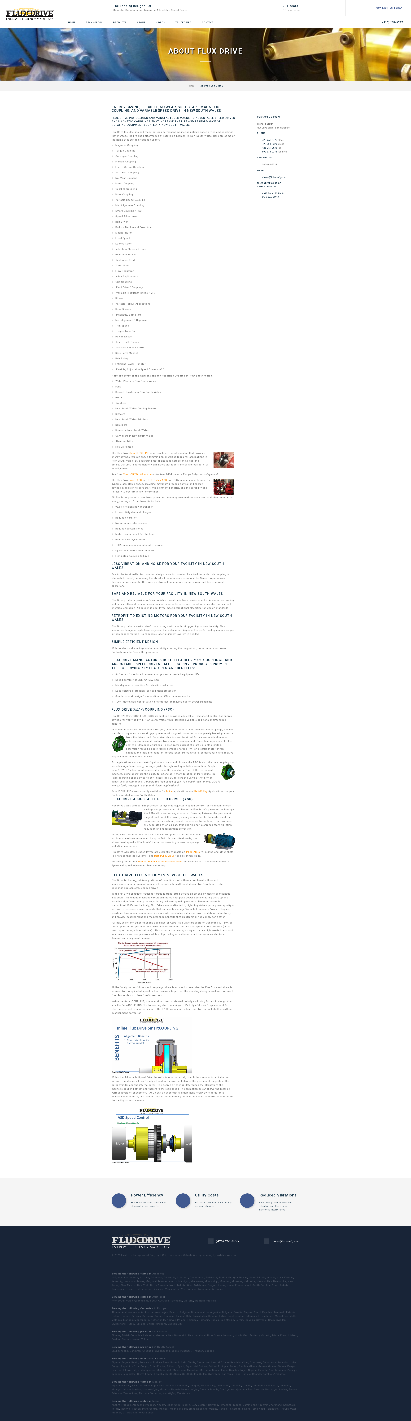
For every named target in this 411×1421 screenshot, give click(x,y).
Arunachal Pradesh (143, 1404)
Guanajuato (271, 1385)
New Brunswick (177, 1335)
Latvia (223, 1316)
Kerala (115, 1408)
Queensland (141, 1300)
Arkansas (156, 1277)
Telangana (272, 1408)
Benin (134, 1362)
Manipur (164, 1408)
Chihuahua (223, 1385)
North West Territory (247, 1335)
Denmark (279, 1312)
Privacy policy (173, 1255)
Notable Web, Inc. (227, 1255)
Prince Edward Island (284, 1335)
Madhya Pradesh (131, 1408)
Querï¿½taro (227, 1389)
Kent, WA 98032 (272, 195)
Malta (293, 1316)
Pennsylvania (226, 1285)
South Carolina (262, 1285)
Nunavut (228, 1335)
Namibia (234, 1370)
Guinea (262, 1366)
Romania (204, 1320)
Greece (158, 1316)
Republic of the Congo (135, 1366)
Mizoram (189, 1408)
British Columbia (132, 1335)
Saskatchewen (131, 1339)
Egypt (181, 1366)
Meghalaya (176, 1408)
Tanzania (227, 1374)
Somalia (159, 1374)
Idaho (252, 1277)
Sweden (281, 1320)
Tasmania (176, 1300)
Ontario (265, 1335)
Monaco (128, 1320)
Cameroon (203, 1362)
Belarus (174, 1312)
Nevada (261, 1281)
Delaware (211, 1277)
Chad (245, 1362)
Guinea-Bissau (277, 1366)
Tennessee (118, 1289)
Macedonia (281, 1316)
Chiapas (195, 1385)
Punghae (185, 1350)
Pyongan (198, 1350)
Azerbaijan (161, 1312)
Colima (247, 1385)
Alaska (134, 1277)
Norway (171, 1320)
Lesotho (117, 1370)
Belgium (185, 1312)
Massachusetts (167, 1281)
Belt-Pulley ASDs (164, 855)
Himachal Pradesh (231, 1404)
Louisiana (130, 1281)
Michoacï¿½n (150, 1389)
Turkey (131, 1323)
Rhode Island (243, 1285)
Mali (169, 1370)
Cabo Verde (188, 1362)
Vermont (147, 1289)
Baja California (141, 1385)
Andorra (127, 1312)
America (157, 1273)
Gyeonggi (148, 1350)
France (126, 1316)
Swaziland (214, 1374)
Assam (161, 1404)
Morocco (205, 1370)
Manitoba (161, 1335)
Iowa (280, 1277)
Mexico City (208, 1385)
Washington (172, 1289)
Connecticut (197, 1277)
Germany (147, 1316)
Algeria (116, 1362)
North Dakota (178, 1285)
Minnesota (197, 1281)
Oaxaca (204, 1389)
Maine (140, 1281)
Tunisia (246, 1374)
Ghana (253, 1366)
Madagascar (148, 1370)
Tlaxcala (144, 1393)
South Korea (165, 1347)
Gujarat (202, 1404)
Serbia (239, 1320)
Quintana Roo (244, 1389)
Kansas (288, 1277)
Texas (129, 1289)
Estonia (290, 1312)
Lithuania (251, 1316)
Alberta (116, 1335)
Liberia (127, 1370)
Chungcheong (120, 1350)
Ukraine (141, 1323)
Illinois (261, 1277)
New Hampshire (276, 1281)
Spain (271, 1320)
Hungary (169, 1316)
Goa (194, 1404)
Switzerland (119, 1323)
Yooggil (209, 1350)
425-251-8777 (269, 140)
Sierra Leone (145, 1374)
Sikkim (246, 1408)
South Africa (173, 1374)
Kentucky (117, 1281)
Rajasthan (235, 1408)
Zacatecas (183, 1393)
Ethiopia (223, 1366)
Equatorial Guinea (196, 1366)
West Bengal (146, 1412)
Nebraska (249, 1281)
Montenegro (142, 1320)
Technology (94, 22)
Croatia (238, 1312)
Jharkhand (275, 1404)
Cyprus (248, 1312)
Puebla (214, 1389)
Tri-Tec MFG (183, 22)
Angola (126, 1362)
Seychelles (129, 1374)
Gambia (243, 1366)
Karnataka (289, 1404)
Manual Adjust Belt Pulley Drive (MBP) (161, 861)
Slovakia (250, 1320)
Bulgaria (227, 1312)
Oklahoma (200, 1285)
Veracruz (156, 1393)
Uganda (256, 1374)
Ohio (190, 1285)
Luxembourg (265, 1316)
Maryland (151, 1281)
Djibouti (171, 1366)
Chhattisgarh (182, 1404)
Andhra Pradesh (121, 1404)
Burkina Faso (161, 1362)
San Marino (227, 1320)
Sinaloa (282, 1389)
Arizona (144, 1277)
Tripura (284, 1408)
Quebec (116, 1339)
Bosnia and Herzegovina (206, 1312)
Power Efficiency (147, 1195)
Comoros (255, 1362)
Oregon (212, 1285)
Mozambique (220, 1370)
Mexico (157, 1381)
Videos (160, 22)
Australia (158, 1296)
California (169, 1277)
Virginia (158, 1289)
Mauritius (192, 1370)
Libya (136, 1370)
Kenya (291, 1366)
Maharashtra (149, 1408)
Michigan (184, 1281)
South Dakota (280, 1285)
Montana (237, 1281)
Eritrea (213, 1366)
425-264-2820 (269, 144)
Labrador (148, 1335)
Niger (243, 1370)
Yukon (145, 1339)
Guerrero (285, 1385)
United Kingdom (156, 1323)
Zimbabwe (279, 1374)
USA (114, 1277)
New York (143, 1285)
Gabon (233, 1366)
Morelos (165, 1389)
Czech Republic (263, 1312)
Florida (223, 1277)
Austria (149, 1312)
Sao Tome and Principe (283, 1370)
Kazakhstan (200, 1316)
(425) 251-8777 (392, 22)
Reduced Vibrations (278, 1195)
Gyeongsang (162, 1350)
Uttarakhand (130, 1412)
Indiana (271, 1277)
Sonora (293, 1389)
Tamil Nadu (258, 1408)
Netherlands (158, 1320)
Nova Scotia (214, 1335)
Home (72, 22)
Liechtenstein (236, 1316)
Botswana (146, 1362)
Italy (188, 1316)
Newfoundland (197, 1335)
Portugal (192, 1320)
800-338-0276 (269, 151)
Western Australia (206, 1300)
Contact (208, 22)
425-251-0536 (269, 147)
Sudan (203, 1374)
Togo (237, 1374)
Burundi (175, 1362)
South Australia (159, 1300)
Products (120, 22)
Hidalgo (116, 1389)
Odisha (213, 1408)
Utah (137, 1289)
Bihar (170, 1404)
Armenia (138, 1312)
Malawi (161, 1370)
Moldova (117, 1320)
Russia (215, 1320)
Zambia (267, 1374)
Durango (258, 1385)
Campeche (181, 1385)
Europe (161, 1308)
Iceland (180, 1316)
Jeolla (175, 1350)
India (155, 1401)
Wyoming (217, 1289)
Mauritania (179, 1370)
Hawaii (243, 1277)
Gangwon (135, 1350)
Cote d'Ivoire (158, 1366)
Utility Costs (207, 1195)
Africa (161, 1358)
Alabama (123, 1277)
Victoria (188, 1300)
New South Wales (122, 1300)
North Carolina (159, 1285)
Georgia (233, 1277)
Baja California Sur (162, 1385)
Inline (169, 791)
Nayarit (175, 1389)
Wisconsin (204, 1289)
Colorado (182, 1277)
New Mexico (128, 1285)
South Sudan (190, 1374)
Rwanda (263, 1370)
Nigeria (252, 1370)
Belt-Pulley (200, 791)
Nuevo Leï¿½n (189, 1389)
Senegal (116, 1374)
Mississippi (211, 1281)
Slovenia (261, 1320)
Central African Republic (226, 1362)
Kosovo (213, 1316)
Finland (116, 1316)
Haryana (213, 1404)
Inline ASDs (193, 852)
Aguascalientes (121, 1385)
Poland (181, 1320)
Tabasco (117, 1393)
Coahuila (236, 1385)
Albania (116, 1312)
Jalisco (126, 1389)
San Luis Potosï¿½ (265, 1389)
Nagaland (202, 1408)
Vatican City (175, 1323)
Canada (162, 1331)
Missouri (225, 1281)
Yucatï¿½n (169, 1393)
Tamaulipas (130, 1393)
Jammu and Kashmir (255, 1404)
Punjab (223, 1408)
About (141, 22)
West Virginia (188, 1289)
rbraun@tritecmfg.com (274, 177)
